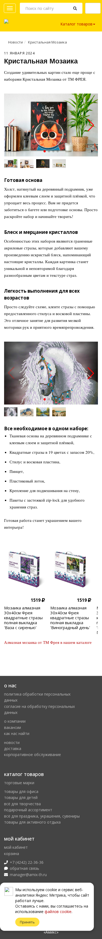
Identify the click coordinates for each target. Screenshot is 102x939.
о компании (15, 721)
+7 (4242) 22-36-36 (27, 862)
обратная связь (24, 868)
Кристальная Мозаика (47, 42)
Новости (15, 42)
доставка (12, 748)
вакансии (12, 727)
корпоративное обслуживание (32, 754)
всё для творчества (22, 803)
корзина (11, 853)
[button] (45, 151)
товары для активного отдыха (32, 822)
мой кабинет (16, 847)
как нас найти (16, 733)
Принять (27, 922)
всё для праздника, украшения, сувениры (42, 816)
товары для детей (21, 797)
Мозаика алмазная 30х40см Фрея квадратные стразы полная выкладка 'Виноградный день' (70, 617)
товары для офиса (21, 791)
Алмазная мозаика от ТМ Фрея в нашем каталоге (48, 642)
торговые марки (19, 782)
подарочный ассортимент (28, 809)
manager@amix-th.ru (28, 874)
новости (12, 742)
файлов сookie (58, 911)
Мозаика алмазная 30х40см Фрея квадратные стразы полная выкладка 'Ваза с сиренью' (23, 617)
